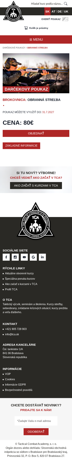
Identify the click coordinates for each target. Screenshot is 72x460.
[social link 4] (42, 257)
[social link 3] (33, 257)
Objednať (36, 133)
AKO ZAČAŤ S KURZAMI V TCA (36, 185)
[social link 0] (6, 257)
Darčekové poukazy (14, 48)
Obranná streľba (37, 48)
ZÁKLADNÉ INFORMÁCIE (21, 145)
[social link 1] (15, 257)
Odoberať (36, 431)
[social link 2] (24, 257)
